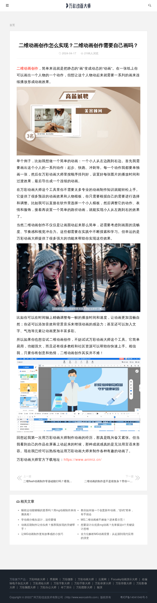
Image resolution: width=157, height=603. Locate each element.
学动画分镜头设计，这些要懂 (38, 519)
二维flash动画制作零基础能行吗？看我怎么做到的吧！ (48, 478)
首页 (12, 25)
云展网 (102, 579)
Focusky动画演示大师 (124, 579)
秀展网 (54, 579)
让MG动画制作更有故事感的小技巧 (42, 534)
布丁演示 (66, 587)
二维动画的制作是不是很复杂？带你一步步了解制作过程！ (109, 478)
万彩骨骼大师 (124, 583)
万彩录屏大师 (103, 583)
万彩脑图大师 (28, 587)
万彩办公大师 (48, 587)
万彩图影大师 (84, 587)
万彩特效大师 (37, 579)
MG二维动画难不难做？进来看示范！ (103, 519)
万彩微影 (67, 579)
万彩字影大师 (62, 583)
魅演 (99, 587)
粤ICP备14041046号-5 (133, 597)
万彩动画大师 (86, 579)
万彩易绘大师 (41, 583)
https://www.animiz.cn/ (83, 459)
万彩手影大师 (82, 583)
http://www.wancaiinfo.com (82, 597)
